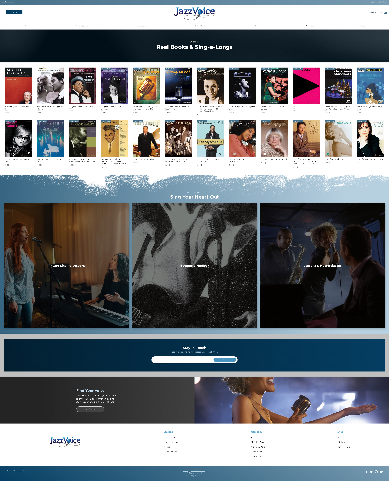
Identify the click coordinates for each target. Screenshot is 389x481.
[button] (8, 2)
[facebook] (366, 471)
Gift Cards (383, 2)
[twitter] (371, 471)
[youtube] (381, 471)
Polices (185, 471)
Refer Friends (343, 447)
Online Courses (170, 452)
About (254, 437)
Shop (339, 437)
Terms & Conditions (198, 471)
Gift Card (341, 442)
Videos (167, 447)
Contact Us (256, 456)
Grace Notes (256, 452)
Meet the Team (257, 442)
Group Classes (170, 437)
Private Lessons (171, 442)
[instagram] (376, 471)
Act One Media (18, 470)
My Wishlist (374, 2)
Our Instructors (258, 447)
